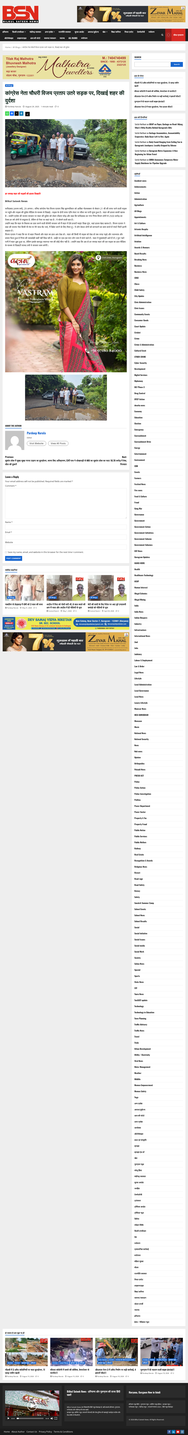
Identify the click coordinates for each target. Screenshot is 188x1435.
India (136, 605)
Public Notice (139, 830)
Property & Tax (140, 818)
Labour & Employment (143, 660)
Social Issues (139, 939)
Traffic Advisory (140, 1024)
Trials (136, 1042)
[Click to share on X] (17, 113)
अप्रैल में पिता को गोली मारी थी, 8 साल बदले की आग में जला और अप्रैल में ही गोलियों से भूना (66, 606)
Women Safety (140, 1091)
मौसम (136, 1267)
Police (137, 781)
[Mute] (52, 1418)
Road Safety (139, 884)
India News (138, 611)
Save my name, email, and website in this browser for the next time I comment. (46, 552)
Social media (139, 945)
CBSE (136, 277)
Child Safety (139, 289)
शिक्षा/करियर (116, 31)
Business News (140, 271)
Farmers (137, 478)
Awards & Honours (142, 247)
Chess (136, 283)
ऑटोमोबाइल (8, 38)
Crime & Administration (144, 344)
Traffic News (139, 1030)
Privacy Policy (45, 1431)
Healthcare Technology (143, 575)
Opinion (137, 757)
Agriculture (139, 204)
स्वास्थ (62, 38)
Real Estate (139, 854)
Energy (137, 447)
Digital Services (140, 375)
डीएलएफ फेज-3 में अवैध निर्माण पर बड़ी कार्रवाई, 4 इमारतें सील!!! (157, 96)
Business (138, 265)
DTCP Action (139, 399)
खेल (104, 31)
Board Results (140, 253)
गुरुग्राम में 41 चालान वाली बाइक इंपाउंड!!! (149, 101)
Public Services (140, 836)
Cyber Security (140, 362)
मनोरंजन (84, 38)
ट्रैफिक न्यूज (139, 1212)
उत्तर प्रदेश (138, 1121)
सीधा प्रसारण (178, 34)
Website (9, 542)
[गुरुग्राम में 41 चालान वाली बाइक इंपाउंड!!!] (161, 1352)
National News (140, 733)
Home (7, 1431)
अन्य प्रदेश (49, 31)
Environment (139, 459)
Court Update (140, 326)
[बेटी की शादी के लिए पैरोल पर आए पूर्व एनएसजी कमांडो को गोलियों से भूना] (107, 588)
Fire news (138, 490)
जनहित (137, 1188)
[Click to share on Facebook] (12, 113)
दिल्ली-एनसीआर (18, 31)
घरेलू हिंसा (138, 1170)
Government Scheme (143, 538)
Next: (96, 460)
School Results (140, 921)
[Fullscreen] (56, 1418)
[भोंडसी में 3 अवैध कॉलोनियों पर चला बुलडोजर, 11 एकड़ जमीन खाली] (26, 1352)
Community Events (142, 314)
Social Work (139, 951)
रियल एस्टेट (129, 31)
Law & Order (139, 666)
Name (9, 522)
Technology (139, 1006)
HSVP (136, 581)
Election (137, 423)
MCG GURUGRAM (141, 714)
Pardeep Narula (14, 106)
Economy (138, 411)
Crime (136, 338)
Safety (137, 897)
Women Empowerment (143, 1085)
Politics (137, 799)
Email (8, 532)
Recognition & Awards (143, 860)
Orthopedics (139, 763)
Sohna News (139, 963)
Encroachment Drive (142, 441)
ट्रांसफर (137, 1200)
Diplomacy (138, 381)
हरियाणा (5, 31)
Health (137, 569)
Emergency (138, 429)
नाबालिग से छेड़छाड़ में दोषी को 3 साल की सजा (24, 604)
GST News (138, 551)
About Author (18, 1431)
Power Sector (140, 811)
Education (138, 417)
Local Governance (141, 690)
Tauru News (139, 994)
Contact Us (31, 1431)
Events (137, 472)
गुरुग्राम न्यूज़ (139, 1164)
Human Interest (141, 587)
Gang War (138, 508)
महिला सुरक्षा (138, 1261)
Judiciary (138, 654)
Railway (137, 848)
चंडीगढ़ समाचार (35, 31)
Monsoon (138, 721)
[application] (32, 1406)
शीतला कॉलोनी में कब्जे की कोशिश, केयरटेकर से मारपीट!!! (155, 91)
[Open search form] (162, 34)
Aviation (137, 241)
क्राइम (136, 1145)
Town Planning (140, 1018)
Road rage (138, 878)
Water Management (142, 1066)
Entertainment (140, 453)
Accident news (140, 180)
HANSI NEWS (139, 563)
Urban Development (142, 1048)
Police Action (139, 787)
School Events (140, 909)
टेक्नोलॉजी (141, 31)
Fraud (136, 502)
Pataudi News (139, 769)
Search (137, 57)
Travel (136, 1036)
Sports (137, 975)
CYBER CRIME (140, 356)
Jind (136, 642)
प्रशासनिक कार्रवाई (141, 1249)
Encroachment (140, 435)
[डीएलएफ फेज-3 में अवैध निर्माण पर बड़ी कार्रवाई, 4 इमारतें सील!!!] (116, 1352)
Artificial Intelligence (143, 235)
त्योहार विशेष (138, 1224)
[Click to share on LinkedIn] (21, 113)
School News (139, 915)
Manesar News (140, 708)
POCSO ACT (139, 775)
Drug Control (139, 393)
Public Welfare (140, 842)
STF (135, 988)
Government (139, 520)
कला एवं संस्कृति (140, 1139)
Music (136, 727)
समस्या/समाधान (50, 38)
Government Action (142, 526)
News (136, 745)
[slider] (30, 1418)
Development (139, 368)
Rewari (137, 872)
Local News (138, 696)
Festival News (140, 484)
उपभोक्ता (137, 1127)
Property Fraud (140, 824)
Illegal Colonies (140, 593)
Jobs (136, 648)
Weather (137, 1073)
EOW (136, 466)
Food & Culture (140, 496)
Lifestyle (138, 678)
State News (139, 981)
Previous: (35, 460)
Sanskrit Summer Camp (144, 903)
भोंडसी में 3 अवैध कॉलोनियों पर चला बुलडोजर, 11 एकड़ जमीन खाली (25, 1371)
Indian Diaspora (140, 617)
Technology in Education (144, 1012)
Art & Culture (140, 223)
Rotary (137, 890)
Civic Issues (139, 308)
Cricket (137, 332)
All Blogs (73, 38)
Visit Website (36, 443)
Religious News (140, 866)
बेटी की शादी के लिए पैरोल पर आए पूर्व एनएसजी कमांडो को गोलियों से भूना (107, 606)
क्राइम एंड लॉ (139, 1152)
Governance (139, 514)
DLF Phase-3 (139, 387)
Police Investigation (142, 793)
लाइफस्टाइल (21, 38)
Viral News (138, 1060)
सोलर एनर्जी (138, 1303)
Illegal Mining (140, 599)
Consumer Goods (141, 320)
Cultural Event (140, 350)
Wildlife (137, 1079)
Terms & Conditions (63, 1431)
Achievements (140, 186)
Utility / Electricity (142, 1054)
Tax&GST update (140, 1000)
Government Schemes (143, 544)
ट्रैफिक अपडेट (139, 1206)
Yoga (136, 1097)
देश (135, 1236)
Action (137, 192)
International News (142, 635)
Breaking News (140, 259)
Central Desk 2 (53, 611)
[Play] (8, 1418)
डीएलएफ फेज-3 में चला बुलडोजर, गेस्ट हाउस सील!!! (153, 106)
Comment (10, 485)
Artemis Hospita (141, 229)
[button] (32, 1406)
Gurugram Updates (142, 557)
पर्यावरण (151, 31)
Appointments (140, 217)
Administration (140, 198)
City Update (139, 296)
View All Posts (58, 443)
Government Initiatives (144, 532)
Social (136, 927)
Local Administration (143, 684)
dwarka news (139, 405)
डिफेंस (136, 1218)
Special (137, 969)
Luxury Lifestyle (141, 702)
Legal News (139, 672)
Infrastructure (140, 629)
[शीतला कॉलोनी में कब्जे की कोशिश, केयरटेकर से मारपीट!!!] (71, 1352)
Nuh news (138, 751)
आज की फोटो (35, 38)
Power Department (142, 805)
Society (137, 957)
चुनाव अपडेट (79, 31)
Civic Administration (142, 302)
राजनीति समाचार (65, 31)
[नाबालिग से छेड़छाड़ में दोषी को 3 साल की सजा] (24, 588)
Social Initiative (140, 933)
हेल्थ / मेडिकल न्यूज (141, 1321)
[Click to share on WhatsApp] (7, 113)
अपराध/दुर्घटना (93, 31)
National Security (141, 739)
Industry (137, 623)
